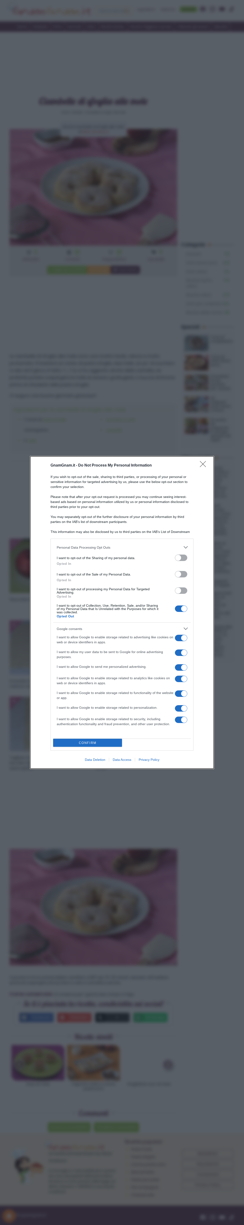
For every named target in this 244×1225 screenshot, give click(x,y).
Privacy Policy (149, 760)
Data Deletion (95, 760)
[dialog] (122, 612)
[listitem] (122, 547)
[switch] (181, 558)
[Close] (204, 465)
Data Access (122, 760)
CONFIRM (88, 743)
